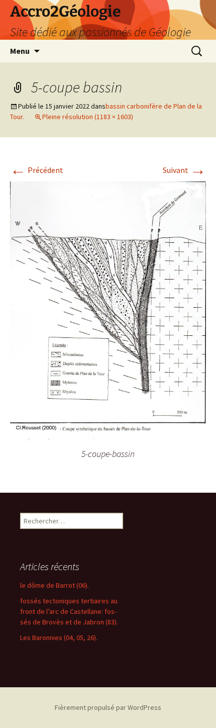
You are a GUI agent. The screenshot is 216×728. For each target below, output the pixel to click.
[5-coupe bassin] (108, 313)
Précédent (36, 170)
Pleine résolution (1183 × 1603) (87, 116)
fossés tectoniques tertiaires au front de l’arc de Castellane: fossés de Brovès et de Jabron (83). (69, 611)
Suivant (184, 170)
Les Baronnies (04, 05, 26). (58, 637)
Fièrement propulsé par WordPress (108, 707)
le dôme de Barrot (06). (54, 585)
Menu (20, 51)
